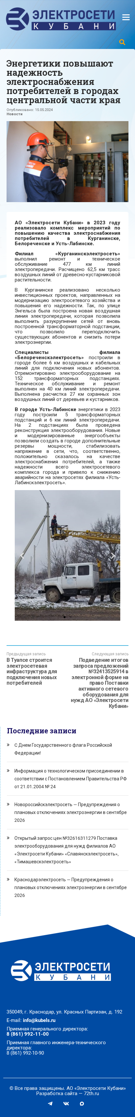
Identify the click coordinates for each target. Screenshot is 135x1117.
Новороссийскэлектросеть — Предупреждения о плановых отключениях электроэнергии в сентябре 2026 (70, 812)
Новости (15, 114)
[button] (65, 617)
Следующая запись (99, 680)
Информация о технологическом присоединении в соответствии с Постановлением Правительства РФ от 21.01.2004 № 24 (70, 778)
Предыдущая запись (32, 669)
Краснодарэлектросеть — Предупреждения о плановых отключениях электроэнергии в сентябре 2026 (70, 887)
